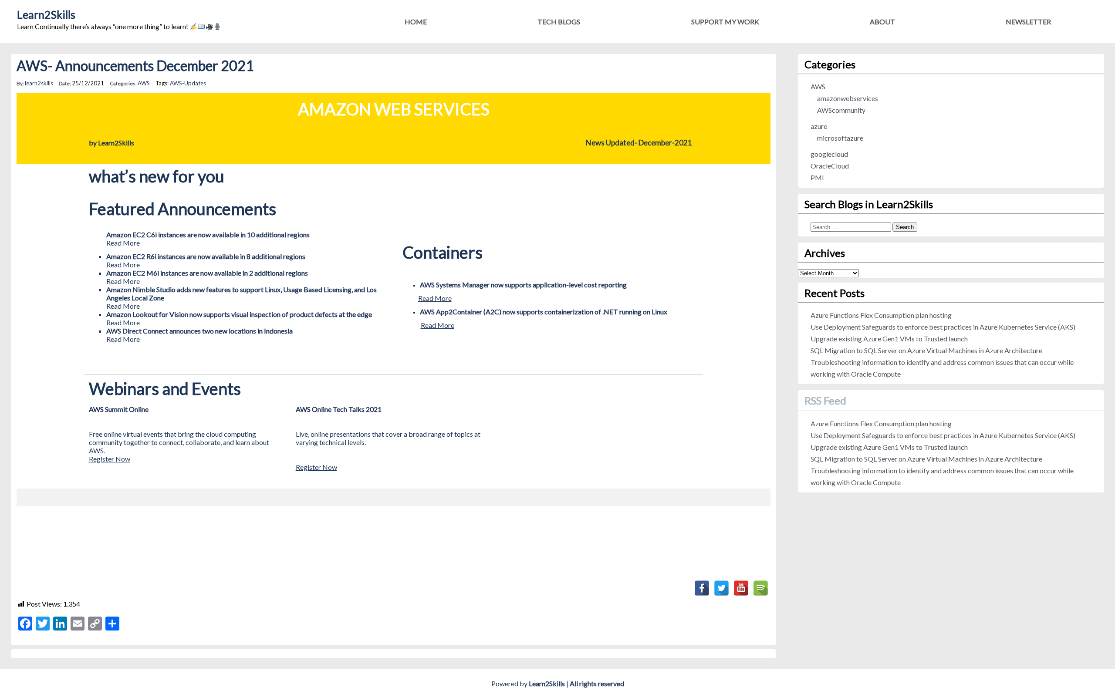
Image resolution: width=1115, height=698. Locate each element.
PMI (817, 177)
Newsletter (1028, 21)
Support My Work (725, 21)
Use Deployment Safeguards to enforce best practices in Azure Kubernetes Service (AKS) (943, 327)
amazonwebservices (847, 98)
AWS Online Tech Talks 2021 (339, 409)
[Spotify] (760, 588)
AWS (144, 83)
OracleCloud (830, 166)
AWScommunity (841, 110)
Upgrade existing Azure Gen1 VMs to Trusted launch (889, 338)
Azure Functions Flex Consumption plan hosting (881, 315)
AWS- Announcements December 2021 (135, 65)
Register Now (109, 459)
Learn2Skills (46, 14)
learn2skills (39, 83)
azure (819, 126)
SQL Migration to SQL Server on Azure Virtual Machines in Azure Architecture (926, 350)
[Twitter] (721, 588)
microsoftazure (840, 138)
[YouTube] (741, 588)
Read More (435, 298)
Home (416, 21)
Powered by (528, 683)
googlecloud (829, 154)
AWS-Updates (188, 83)
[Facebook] (702, 588)
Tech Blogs (558, 21)
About (882, 21)
